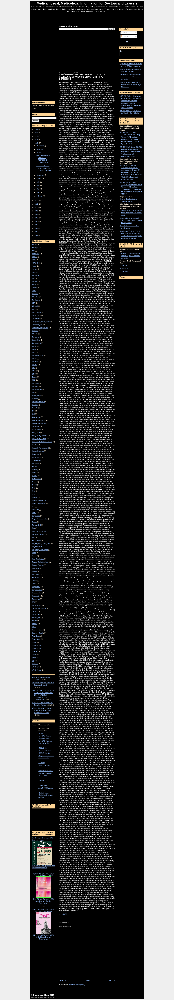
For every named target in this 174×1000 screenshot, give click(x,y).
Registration (36, 587)
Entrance (35, 386)
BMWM (34, 281)
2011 (36, 204)
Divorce (34, 365)
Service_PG (36, 617)
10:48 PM (64, 914)
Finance (35, 399)
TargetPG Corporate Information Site (45, 742)
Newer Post (63, 980)
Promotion (35, 568)
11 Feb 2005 (124, 265)
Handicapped (36, 429)
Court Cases (36, 343)
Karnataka (35, 463)
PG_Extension (37, 547)
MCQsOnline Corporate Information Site (46, 757)
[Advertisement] (87, 18)
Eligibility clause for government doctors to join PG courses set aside (130, 77)
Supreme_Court (37, 633)
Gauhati (35, 405)
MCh (33, 488)
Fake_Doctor (36, 395)
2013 (36, 143)
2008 (36, 214)
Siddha (34, 621)
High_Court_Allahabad (39, 436)
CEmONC (35, 297)
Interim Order (36, 457)
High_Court (36, 432)
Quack (34, 580)
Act (33, 251)
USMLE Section (43, 765)
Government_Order (38, 420)
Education (35, 383)
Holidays (35, 445)
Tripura (34, 654)
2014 (36, 140)
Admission (35, 254)
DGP (34, 352)
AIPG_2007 (36, 263)
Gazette (35, 408)
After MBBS (42, 785)
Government (36, 417)
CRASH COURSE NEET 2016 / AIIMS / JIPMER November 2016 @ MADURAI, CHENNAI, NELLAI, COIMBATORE (43, 695)
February (40, 196)
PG (33, 537)
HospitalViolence (38, 451)
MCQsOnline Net (44, 753)
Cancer (34, 288)
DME (34, 371)
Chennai (35, 306)
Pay (33, 528)
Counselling (36, 340)
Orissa (34, 522)
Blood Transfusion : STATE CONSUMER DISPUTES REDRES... (45, 168)
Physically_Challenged (40, 550)
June (38, 185)
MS (33, 506)
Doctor (34, 377)
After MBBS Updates (45, 788)
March (39, 192)
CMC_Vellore (36, 312)
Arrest (34, 266)
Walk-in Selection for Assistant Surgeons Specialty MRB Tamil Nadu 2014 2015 (42, 710)
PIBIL (34, 553)
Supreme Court (37, 630)
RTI (33, 602)
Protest (34, 571)
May (38, 189)
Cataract (35, 294)
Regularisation (37, 590)
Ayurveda (35, 275)
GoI (33, 414)
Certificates (36, 300)
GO (33, 411)
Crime (34, 346)
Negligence (36, 516)
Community (36, 318)
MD (33, 494)
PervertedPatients (38, 534)
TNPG (34, 642)
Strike (34, 627)
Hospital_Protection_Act (40, 448)
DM (33, 368)
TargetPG (41, 733)
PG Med (41, 780)
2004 (36, 228)
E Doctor (41, 763)
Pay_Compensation (39, 531)
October (39, 153)
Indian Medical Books (45, 771)
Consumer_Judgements (40, 328)
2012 (36, 200)
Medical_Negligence (39, 503)
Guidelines (35, 426)
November (40, 149)
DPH (33, 380)
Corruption (35, 337)
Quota (34, 584)
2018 (36, 133)
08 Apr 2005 (124, 268)
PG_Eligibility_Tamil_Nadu (41, 543)
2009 (36, 211)
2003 (36, 232)
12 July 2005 (124, 271)
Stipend (34, 624)
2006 (36, 221)
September (41, 175)
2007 (36, 218)
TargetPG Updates (44, 736)
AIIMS (34, 257)
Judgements (36, 460)
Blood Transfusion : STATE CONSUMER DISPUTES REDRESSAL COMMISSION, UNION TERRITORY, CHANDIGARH (82, 77)
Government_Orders (39, 423)
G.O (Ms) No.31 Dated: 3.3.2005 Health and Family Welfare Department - (131, 151)
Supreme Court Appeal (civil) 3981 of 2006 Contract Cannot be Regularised (131, 220)
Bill (33, 278)
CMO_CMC (36, 315)
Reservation (36, 596)
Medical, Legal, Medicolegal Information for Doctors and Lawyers (87, 3)
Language (35, 469)
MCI (33, 491)
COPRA (35, 334)
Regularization (37, 593)
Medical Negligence (39, 500)
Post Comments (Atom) (77, 985)
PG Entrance (36, 540)
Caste (34, 291)
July (38, 182)
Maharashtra (36, 479)
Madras (34, 476)
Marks (34, 482)
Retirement (36, 599)
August (39, 178)
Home (87, 980)
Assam (34, 269)
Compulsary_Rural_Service (41, 321)
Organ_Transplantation (40, 519)
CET (33, 303)
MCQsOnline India (44, 750)
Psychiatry (36, 574)
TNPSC (34, 651)
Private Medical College (40, 562)
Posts (124, 33)
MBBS (34, 485)
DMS (34, 374)
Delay (34, 349)
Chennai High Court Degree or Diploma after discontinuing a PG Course (130, 84)
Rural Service (36, 605)
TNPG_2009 (36, 648)
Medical (35, 497)
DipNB (34, 358)
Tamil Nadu (36, 636)
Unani (34, 658)
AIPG (34, 260)
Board (34, 284)
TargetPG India (43, 738)
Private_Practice (38, 565)
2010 (36, 207)
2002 (36, 235)
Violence (35, 664)
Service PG (36, 614)
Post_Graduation (38, 559)
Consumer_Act (37, 325)
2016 (36, 136)
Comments (126, 36)
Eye (33, 392)
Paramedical (36, 525)
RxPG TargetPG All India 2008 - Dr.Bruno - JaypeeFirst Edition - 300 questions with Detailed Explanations (43, 853)
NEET (34, 513)
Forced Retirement (38, 402)
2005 (36, 225)
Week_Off (35, 667)
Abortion (35, 244)
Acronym (35, 247)
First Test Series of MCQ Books (45, 774)
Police (34, 556)
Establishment (37, 389)
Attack (34, 272)
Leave (34, 473)
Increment (35, 454)
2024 (36, 129)
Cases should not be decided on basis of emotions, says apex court (131, 213)
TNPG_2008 (36, 645)
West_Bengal (36, 670)
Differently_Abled (38, 355)
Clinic (34, 309)
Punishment (36, 577)
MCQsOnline (42, 748)
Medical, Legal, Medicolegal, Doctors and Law (45, 795)
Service (34, 611)
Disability (35, 362)
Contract (35, 331)
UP (33, 661)
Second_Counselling (39, 608)
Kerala (34, 466)
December (40, 146)
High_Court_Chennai (39, 439)
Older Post (111, 980)
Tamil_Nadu (36, 639)
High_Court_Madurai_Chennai (42, 442)
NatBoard (35, 510)
